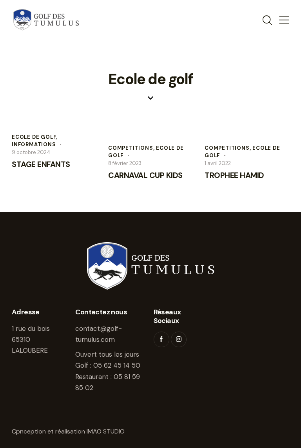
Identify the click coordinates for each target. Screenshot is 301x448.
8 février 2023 (124, 163)
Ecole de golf (34, 137)
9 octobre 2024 (31, 152)
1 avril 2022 (218, 163)
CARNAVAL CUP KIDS (145, 175)
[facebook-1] (161, 339)
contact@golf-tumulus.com (98, 334)
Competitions (130, 148)
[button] (284, 19)
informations (34, 144)
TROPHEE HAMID (234, 175)
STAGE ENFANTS (41, 164)
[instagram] (179, 339)
